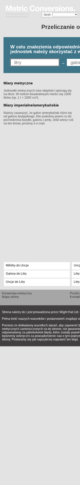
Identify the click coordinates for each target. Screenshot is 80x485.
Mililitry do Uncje (17, 265)
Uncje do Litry (15, 281)
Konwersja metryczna (17, 14)
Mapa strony (10, 296)
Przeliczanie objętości (17, 16)
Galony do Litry (16, 273)
